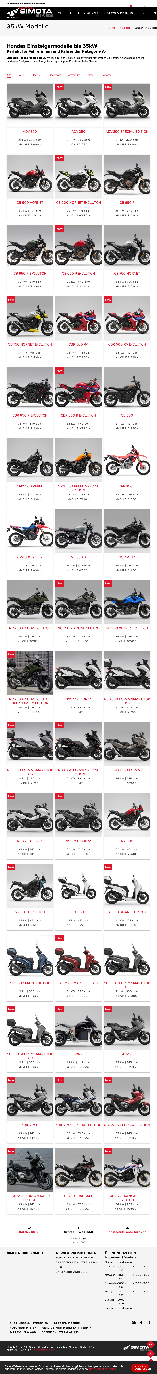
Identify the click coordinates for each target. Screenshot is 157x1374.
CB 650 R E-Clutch (29, 273)
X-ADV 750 (127, 1054)
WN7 (78, 1054)
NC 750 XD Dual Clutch (30, 628)
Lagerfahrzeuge (89, 13)
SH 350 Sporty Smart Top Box (127, 985)
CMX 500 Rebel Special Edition (78, 488)
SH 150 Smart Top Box (127, 912)
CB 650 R (127, 202)
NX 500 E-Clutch (30, 912)
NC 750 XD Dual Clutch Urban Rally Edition (30, 701)
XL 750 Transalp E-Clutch (127, 1198)
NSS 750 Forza (127, 770)
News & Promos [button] (120, 13)
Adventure (74, 75)
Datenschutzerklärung (60, 1332)
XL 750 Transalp (78, 1196)
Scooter (106, 75)
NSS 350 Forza (78, 699)
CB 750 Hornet (127, 273)
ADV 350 (30, 131)
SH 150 (78, 912)
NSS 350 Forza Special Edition (78, 772)
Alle (9, 75)
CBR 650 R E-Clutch (30, 415)
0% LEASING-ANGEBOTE (72, 1272)
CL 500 (127, 415)
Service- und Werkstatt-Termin (67, 1327)
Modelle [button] (65, 13)
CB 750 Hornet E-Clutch (30, 344)
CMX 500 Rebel (30, 486)
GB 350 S (78, 557)
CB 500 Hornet (30, 202)
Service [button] (143, 13)
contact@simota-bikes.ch (127, 1232)
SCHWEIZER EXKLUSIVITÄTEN (75, 1257)
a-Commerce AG (44, 1350)
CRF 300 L (127, 486)
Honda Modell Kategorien (28, 1323)
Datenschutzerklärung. (103, 1369)
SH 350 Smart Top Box (30, 983)
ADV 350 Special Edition (127, 131)
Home (110, 27)
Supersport (54, 75)
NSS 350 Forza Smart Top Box (127, 701)
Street (90, 75)
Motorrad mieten (22, 1327)
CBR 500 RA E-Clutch (127, 344)
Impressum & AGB (22, 1332)
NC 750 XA (127, 557)
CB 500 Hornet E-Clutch (78, 202)
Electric (36, 75)
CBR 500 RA (78, 344)
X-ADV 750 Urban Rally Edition (30, 1198)
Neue (21, 75)
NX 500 (127, 841)
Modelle (125, 27)
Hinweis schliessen (142, 1367)
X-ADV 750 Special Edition (78, 1125)
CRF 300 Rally (29, 557)
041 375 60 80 (29, 1232)
